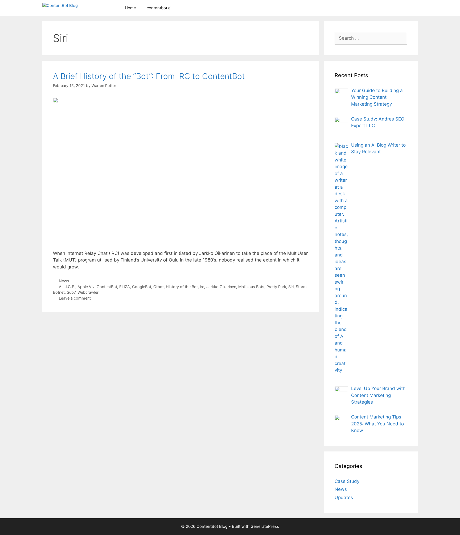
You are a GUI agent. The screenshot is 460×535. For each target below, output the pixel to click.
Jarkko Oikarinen (221, 286)
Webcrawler (87, 292)
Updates (344, 497)
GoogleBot (141, 286)
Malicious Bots (251, 286)
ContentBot (107, 286)
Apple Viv (86, 286)
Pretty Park (276, 286)
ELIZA (124, 286)
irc (202, 286)
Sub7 (71, 292)
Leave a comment (75, 298)
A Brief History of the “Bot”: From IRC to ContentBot (149, 76)
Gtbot (158, 286)
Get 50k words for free (292, 9)
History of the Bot (182, 286)
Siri (291, 286)
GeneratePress (264, 526)
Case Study (347, 481)
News (64, 281)
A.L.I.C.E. (67, 286)
